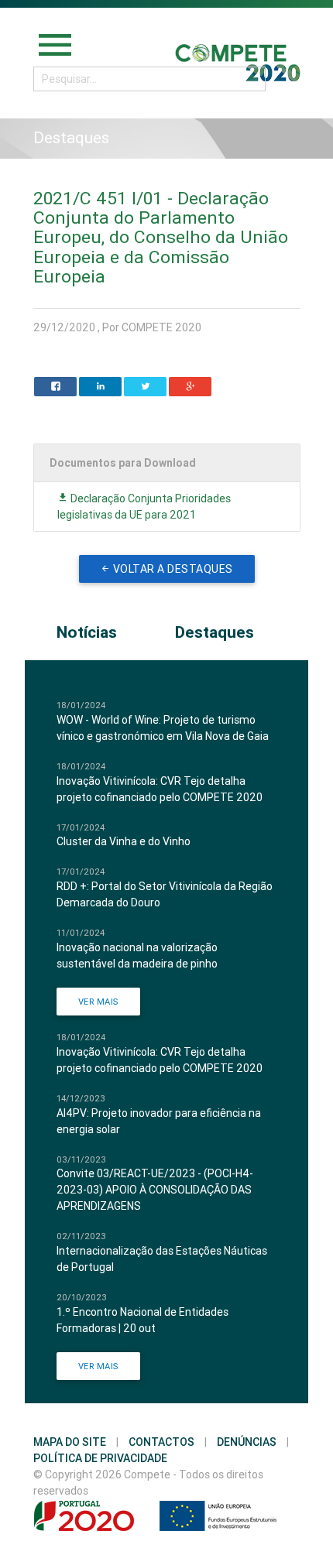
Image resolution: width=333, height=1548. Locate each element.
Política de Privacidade (100, 1458)
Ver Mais (98, 1001)
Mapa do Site (69, 1442)
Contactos (161, 1442)
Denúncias (246, 1442)
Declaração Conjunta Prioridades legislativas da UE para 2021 (144, 506)
